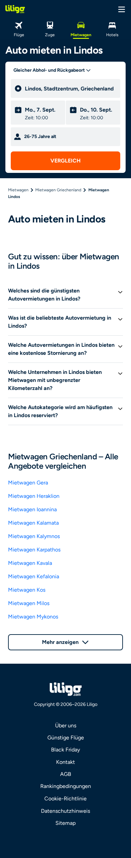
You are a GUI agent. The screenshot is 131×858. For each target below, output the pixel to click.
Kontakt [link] (65, 762)
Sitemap (65, 823)
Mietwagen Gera (28, 482)
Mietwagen (18, 190)
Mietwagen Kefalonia (33, 576)
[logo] (15, 9)
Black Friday (65, 749)
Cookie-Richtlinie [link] (65, 798)
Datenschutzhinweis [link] (65, 811)
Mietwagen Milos (28, 603)
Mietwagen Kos (26, 590)
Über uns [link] (65, 725)
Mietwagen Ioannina (32, 509)
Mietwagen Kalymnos (34, 536)
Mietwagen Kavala (30, 563)
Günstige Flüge (65, 737)
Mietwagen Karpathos (34, 549)
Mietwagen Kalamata (33, 523)
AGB (65, 774)
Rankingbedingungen (65, 786)
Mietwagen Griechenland (58, 190)
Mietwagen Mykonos (33, 616)
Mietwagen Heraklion (33, 496)
